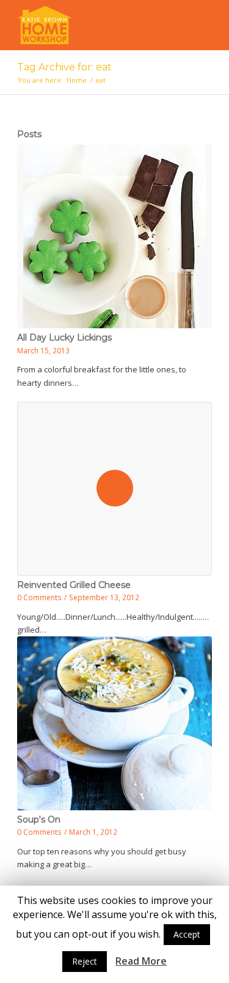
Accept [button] (186, 934)
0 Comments (39, 597)
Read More (141, 961)
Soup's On (38, 819)
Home (77, 80)
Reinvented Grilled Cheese (74, 584)
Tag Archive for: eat (64, 67)
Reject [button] (84, 961)
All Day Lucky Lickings (64, 337)
